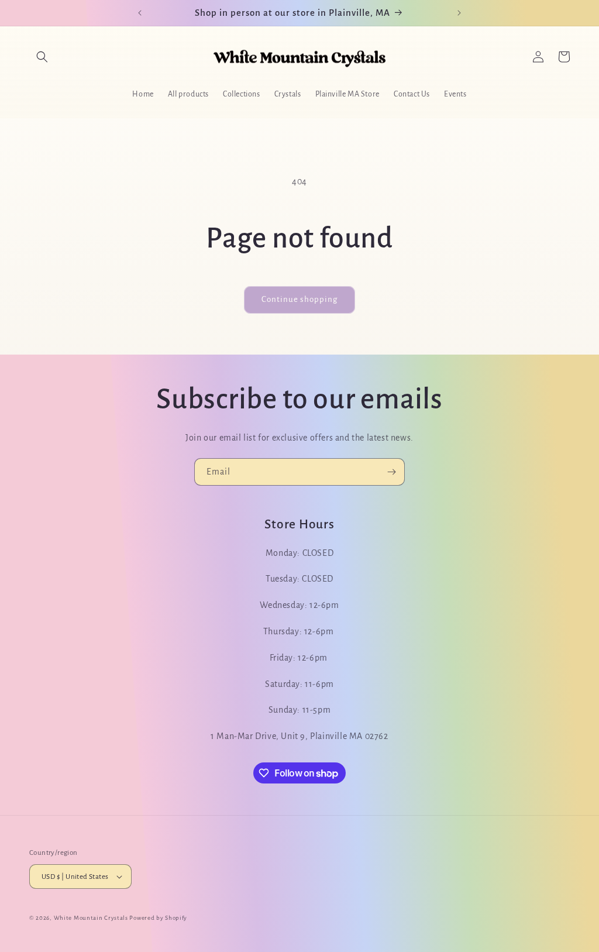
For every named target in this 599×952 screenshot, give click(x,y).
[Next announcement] (459, 13)
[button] (42, 57)
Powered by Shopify (158, 918)
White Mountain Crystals (92, 918)
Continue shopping (299, 299)
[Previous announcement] (140, 13)
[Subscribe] (391, 472)
